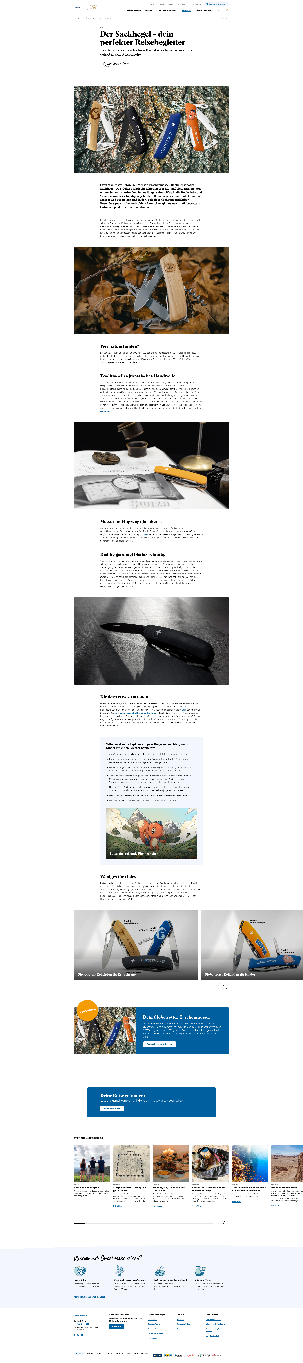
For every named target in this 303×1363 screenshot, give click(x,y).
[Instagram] (78, 1335)
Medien (90, 1353)
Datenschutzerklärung (115, 1353)
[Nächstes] (226, 986)
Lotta (184, 710)
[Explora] (157, 1355)
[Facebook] (74, 1335)
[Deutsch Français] (79, 1353)
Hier (146, 534)
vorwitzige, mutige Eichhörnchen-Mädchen (135, 713)
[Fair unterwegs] (190, 1355)
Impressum (100, 1353)
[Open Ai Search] (227, 10)
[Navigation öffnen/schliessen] (220, 10)
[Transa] (168, 1355)
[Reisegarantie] (216, 1355)
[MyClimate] (178, 1355)
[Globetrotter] (203, 1355)
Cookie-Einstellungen (140, 1353)
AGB (128, 1353)
